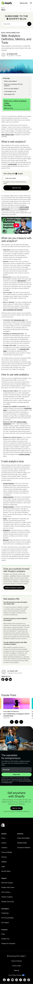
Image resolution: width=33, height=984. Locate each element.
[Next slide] (21, 722)
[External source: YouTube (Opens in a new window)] (12, 980)
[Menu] (31, 3)
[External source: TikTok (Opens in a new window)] (20, 980)
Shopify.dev (5, 913)
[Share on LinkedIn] (10, 679)
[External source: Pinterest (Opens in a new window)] (28, 980)
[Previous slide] (12, 722)
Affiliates (4, 862)
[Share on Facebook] (2, 679)
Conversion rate (19, 320)
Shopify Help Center (7, 887)
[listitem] (16, 708)
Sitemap (16, 970)
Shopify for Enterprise (8, 943)
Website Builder (22, 843)
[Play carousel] (16, 722)
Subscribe (16, 774)
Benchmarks (22, 281)
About (3, 838)
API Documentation (7, 918)
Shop (3, 934)
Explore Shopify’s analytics (14, 587)
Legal (3, 866)
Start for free (24, 3)
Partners (4, 857)
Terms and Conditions (25, 781)
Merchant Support (7, 883)
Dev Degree (5, 922)
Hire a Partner (5, 892)
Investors (4, 847)
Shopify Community (7, 901)
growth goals (12, 164)
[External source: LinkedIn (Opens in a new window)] (24, 980)
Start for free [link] (16, 188)
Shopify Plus (5, 939)
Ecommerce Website (23, 847)
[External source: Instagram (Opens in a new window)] (16, 980)
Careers (3, 843)
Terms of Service (16, 961)
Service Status (5, 871)
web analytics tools (7, 134)
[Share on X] (6, 679)
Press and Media (6, 852)
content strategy (24, 454)
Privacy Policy (8, 782)
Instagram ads (24, 209)
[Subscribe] (29, 24)
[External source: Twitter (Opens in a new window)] (8, 980)
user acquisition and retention (13, 310)
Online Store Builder (23, 838)
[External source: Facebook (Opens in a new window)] (4, 980)
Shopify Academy (7, 897)
